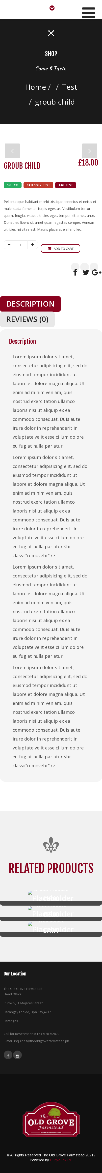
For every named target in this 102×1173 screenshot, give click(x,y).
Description (30, 304)
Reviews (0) (27, 319)
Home (35, 87)
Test (69, 87)
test (69, 185)
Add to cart (64, 248)
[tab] (31, 304)
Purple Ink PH (61, 1160)
